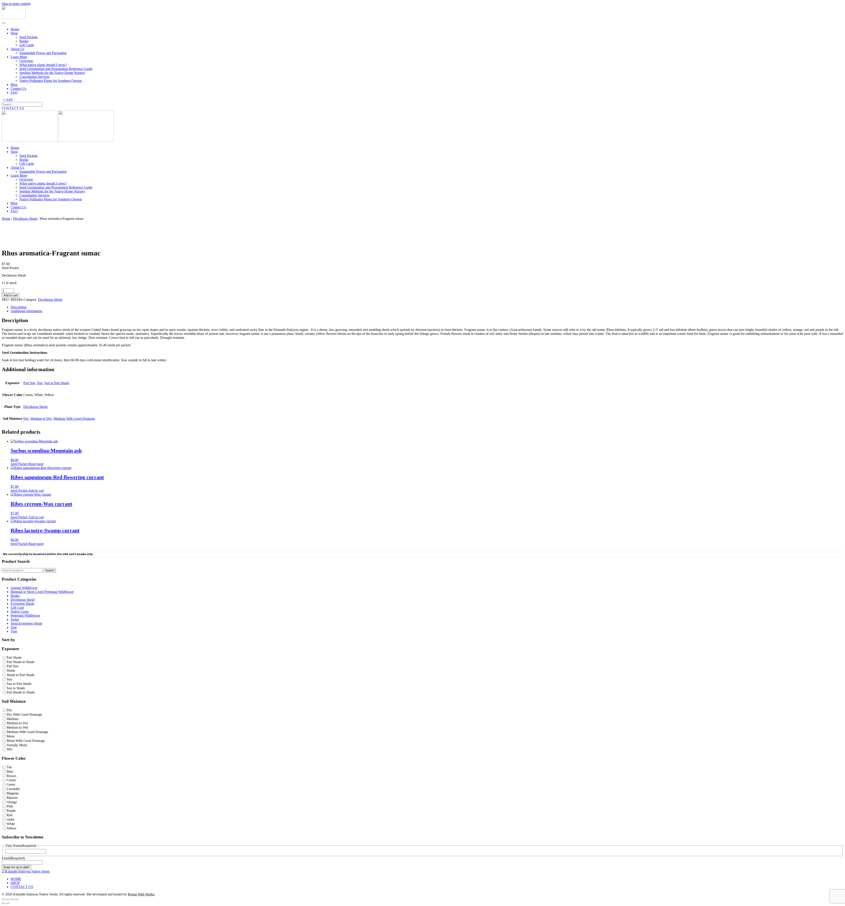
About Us (17, 49)
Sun (39, 383)
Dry (26, 418)
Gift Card (17, 607)
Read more (36, 464)
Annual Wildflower (24, 588)
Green (11, 785)
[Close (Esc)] (16, 899)
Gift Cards (26, 45)
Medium (12, 719)
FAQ (14, 92)
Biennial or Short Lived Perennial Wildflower (42, 592)
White (11, 824)
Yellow (12, 828)
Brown (11, 776)
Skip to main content (16, 4)
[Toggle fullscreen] (8, 899)
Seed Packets (28, 37)
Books (23, 41)
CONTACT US (13, 108)
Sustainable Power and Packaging (42, 53)
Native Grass (20, 611)
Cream (11, 780)
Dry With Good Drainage (24, 714)
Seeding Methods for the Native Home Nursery (52, 73)
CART (7, 100)
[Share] (12, 899)
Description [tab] (19, 307)
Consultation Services (34, 77)
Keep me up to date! (16, 867)
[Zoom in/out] (3, 899)
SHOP (15, 883)
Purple (11, 811)
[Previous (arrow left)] (3, 903)
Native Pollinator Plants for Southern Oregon (50, 81)
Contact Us (18, 88)
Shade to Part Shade (21, 675)
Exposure (10, 648)
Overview (26, 61)
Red (9, 815)
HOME (16, 879)
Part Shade (14, 657)
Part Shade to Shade (21, 662)
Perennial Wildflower (25, 615)
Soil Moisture (14, 701)
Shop (14, 33)
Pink (10, 806)
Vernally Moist (17, 745)
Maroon (12, 798)
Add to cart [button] (36, 490)
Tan (9, 767)
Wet (9, 749)
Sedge (15, 619)
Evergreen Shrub (22, 603)
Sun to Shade (16, 688)
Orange (12, 802)
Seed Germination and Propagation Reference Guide (55, 69)
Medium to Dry (41, 418)
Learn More (19, 57)
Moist (11, 736)
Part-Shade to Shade (21, 692)
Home (15, 29)
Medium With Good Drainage (74, 418)
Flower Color (14, 758)
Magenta (13, 793)
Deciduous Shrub (25, 218)
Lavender (13, 789)
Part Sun (29, 383)
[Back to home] (14, 18)
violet (10, 819)
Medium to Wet (17, 728)
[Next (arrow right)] (8, 903)
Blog (14, 84)
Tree (14, 627)
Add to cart (11, 295)
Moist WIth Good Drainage (26, 741)
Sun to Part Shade (56, 383)
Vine (14, 631)
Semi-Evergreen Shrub (26, 623)
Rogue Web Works (141, 894)
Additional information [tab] (26, 311)
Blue (10, 771)
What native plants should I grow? (43, 65)
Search (49, 570)
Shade (11, 671)
